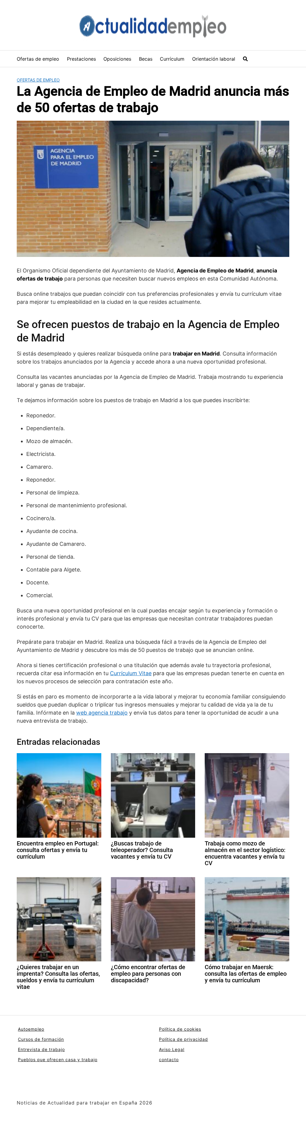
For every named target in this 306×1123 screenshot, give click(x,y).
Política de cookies (180, 1029)
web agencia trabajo (102, 713)
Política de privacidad (183, 1039)
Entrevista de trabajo (41, 1049)
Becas (145, 59)
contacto (169, 1059)
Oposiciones (117, 59)
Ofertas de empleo (38, 59)
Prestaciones (81, 59)
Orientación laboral (213, 59)
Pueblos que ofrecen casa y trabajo (57, 1059)
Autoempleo (31, 1029)
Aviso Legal (171, 1049)
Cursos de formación (41, 1039)
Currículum (172, 59)
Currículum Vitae (131, 673)
